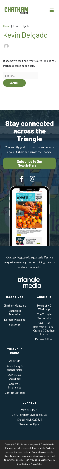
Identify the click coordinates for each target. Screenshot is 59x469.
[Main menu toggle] (51, 10)
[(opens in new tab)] (29, 281)
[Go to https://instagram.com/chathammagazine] (33, 179)
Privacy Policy (36, 464)
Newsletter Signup (29, 424)
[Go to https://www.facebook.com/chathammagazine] (22, 179)
